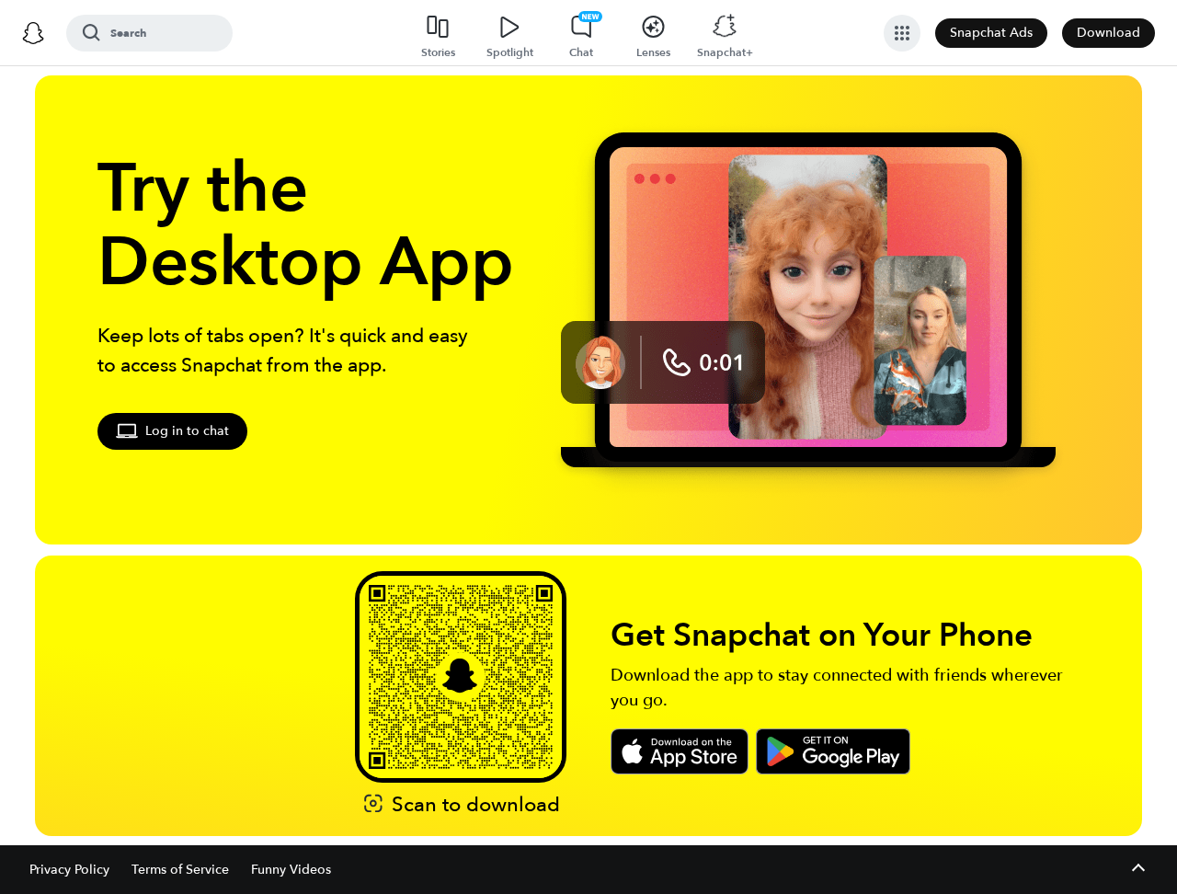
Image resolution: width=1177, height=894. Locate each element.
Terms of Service (180, 869)
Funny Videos (291, 869)
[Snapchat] (33, 33)
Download (1108, 32)
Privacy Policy (69, 869)
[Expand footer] (1138, 869)
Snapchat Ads (991, 32)
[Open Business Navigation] (902, 33)
